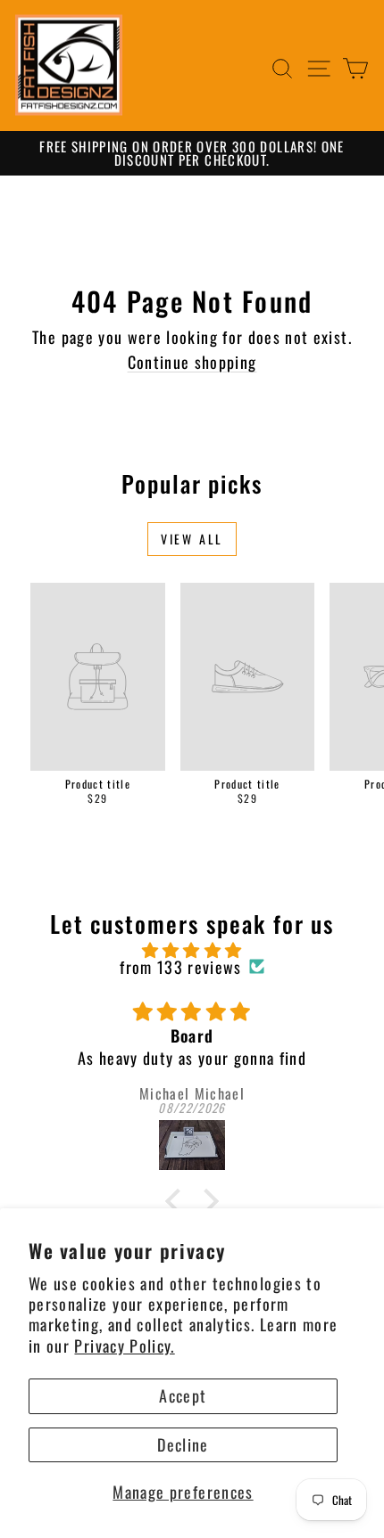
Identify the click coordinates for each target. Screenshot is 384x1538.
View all (192, 538)
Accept (182, 1395)
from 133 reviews (181, 967)
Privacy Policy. (124, 1345)
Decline (182, 1444)
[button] (177, 1201)
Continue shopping (192, 361)
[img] (192, 950)
